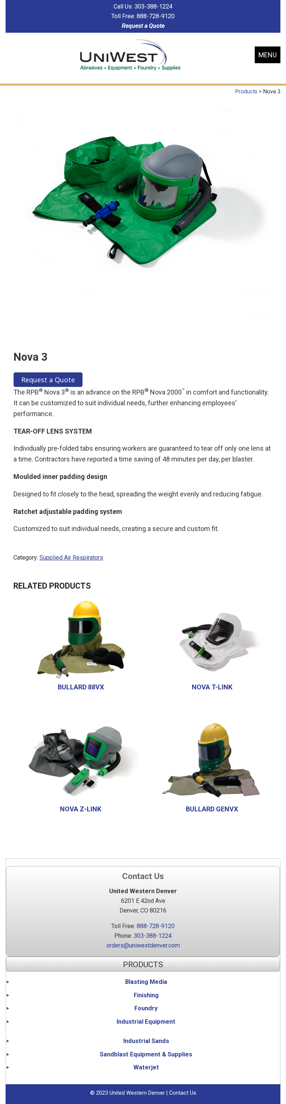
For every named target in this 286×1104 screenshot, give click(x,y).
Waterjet (146, 1067)
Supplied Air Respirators (71, 557)
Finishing (146, 995)
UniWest (130, 54)
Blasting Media (146, 981)
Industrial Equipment (146, 1021)
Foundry (146, 1008)
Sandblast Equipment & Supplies (146, 1054)
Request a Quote (143, 25)
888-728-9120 (156, 16)
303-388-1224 (153, 6)
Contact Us (182, 1092)
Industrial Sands (146, 1041)
